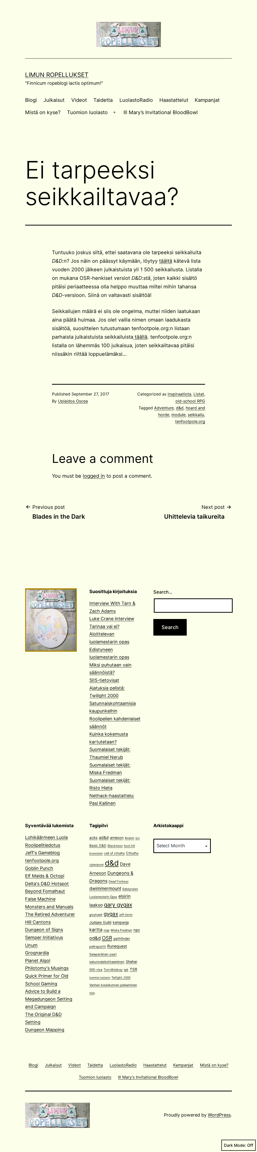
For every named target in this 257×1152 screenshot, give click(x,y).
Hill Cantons (38, 922)
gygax (111, 914)
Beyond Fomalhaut (45, 891)
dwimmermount (105, 888)
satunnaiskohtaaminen (106, 962)
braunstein (96, 853)
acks (93, 837)
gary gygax (118, 904)
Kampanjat (207, 100)
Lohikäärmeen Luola (46, 837)
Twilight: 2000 (121, 977)
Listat (199, 393)
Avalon (129, 838)
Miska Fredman (121, 930)
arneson (116, 837)
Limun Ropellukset (56, 74)
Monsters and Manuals (49, 906)
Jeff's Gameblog (42, 852)
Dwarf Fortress (118, 881)
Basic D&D (97, 846)
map (106, 930)
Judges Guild (100, 922)
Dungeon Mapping (44, 1029)
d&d (179, 407)
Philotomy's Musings (47, 968)
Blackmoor (115, 846)
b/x (138, 838)
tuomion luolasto (99, 977)
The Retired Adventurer (50, 914)
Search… (162, 592)
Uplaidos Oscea (73, 401)
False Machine (40, 899)
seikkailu (196, 414)
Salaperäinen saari (103, 954)
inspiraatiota (179, 393)
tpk (126, 969)
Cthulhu (132, 853)
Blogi (31, 100)
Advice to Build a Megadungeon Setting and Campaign (48, 999)
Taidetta (103, 100)
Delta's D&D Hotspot (47, 883)
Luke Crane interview (111, 618)
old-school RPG (190, 401)
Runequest (117, 946)
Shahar (131, 961)
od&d (95, 938)
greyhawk (95, 914)
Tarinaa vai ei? (104, 626)
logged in (94, 476)
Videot (79, 100)
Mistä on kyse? (42, 112)
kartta (95, 929)
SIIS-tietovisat (104, 680)
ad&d (104, 837)
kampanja (121, 922)
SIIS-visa (95, 969)
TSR (133, 969)
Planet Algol (37, 960)
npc (137, 930)
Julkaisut (54, 100)
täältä (165, 261)
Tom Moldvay (113, 969)
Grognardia (37, 952)
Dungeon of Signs (44, 929)
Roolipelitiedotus (42, 845)
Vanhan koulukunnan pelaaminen (113, 985)
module (178, 414)
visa (92, 993)
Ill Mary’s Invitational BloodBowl (160, 112)
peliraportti (97, 946)
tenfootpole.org (190, 421)
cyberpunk (96, 864)
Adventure (164, 407)
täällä (140, 337)
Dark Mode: (235, 1145)
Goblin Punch (39, 868)
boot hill (129, 846)
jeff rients (126, 914)
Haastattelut (173, 100)
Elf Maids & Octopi (44, 875)
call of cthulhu (114, 853)
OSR (107, 938)
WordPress (219, 1115)
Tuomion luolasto (87, 112)
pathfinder (121, 939)
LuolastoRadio (136, 100)
